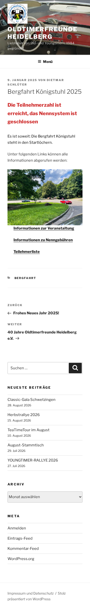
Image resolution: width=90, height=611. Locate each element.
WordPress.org (21, 559)
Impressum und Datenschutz (31, 593)
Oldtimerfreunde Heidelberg (43, 33)
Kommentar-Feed (23, 548)
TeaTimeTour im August (29, 430)
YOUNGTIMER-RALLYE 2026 (33, 460)
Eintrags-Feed (20, 538)
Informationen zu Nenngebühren (43, 240)
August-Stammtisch (26, 445)
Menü (47, 61)
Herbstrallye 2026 (24, 415)
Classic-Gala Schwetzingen (32, 399)
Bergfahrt (25, 278)
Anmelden (17, 528)
